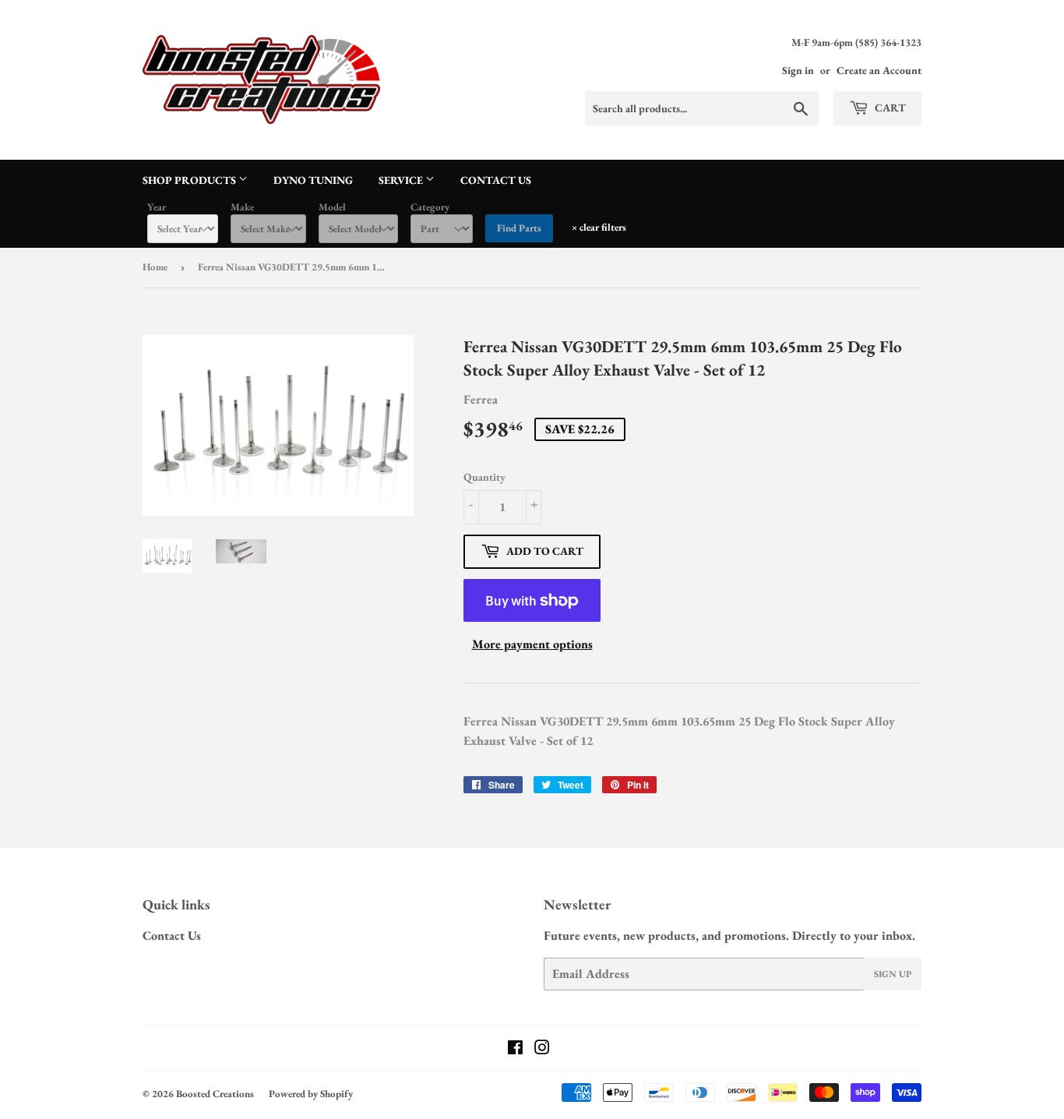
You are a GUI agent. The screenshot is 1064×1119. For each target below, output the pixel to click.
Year (156, 207)
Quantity (484, 477)
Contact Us (495, 180)
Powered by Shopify (311, 1093)
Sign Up (892, 974)
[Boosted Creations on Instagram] (542, 1049)
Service (402, 180)
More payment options (532, 644)
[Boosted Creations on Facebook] (515, 1049)
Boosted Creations (215, 1093)
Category (429, 207)
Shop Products (190, 180)
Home (155, 267)
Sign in (798, 70)
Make (242, 207)
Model (332, 207)
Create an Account (879, 70)
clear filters (599, 227)
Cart (889, 108)
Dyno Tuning (313, 180)
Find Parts (519, 228)
